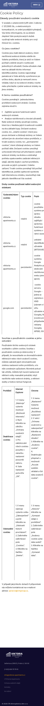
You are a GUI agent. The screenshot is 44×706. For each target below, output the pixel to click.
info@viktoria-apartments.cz (14, 675)
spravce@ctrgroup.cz (18, 591)
